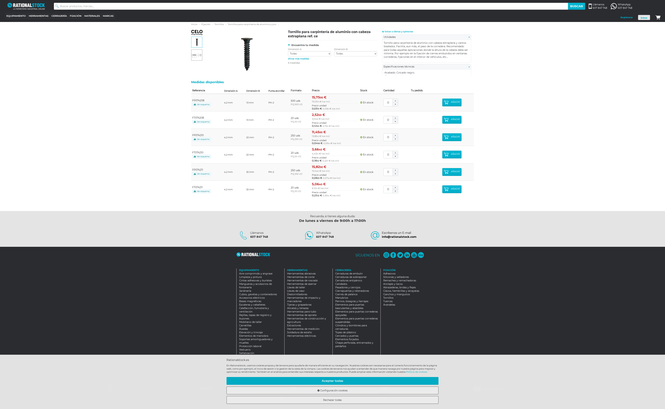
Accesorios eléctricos (252, 297)
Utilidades (391, 37)
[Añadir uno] (395, 101)
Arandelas (389, 304)
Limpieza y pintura (250, 277)
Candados (341, 284)
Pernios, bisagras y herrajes (351, 301)
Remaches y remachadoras (399, 280)
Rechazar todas (332, 400)
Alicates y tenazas (298, 308)
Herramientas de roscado (302, 280)
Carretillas (245, 325)
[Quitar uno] (395, 104)
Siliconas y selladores (396, 277)
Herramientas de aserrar (302, 284)
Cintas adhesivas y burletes (255, 280)
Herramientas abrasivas (301, 273)
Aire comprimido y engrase (255, 273)
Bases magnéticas (250, 301)
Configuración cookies (334, 390)
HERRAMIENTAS (38, 15)
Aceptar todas (332, 381)
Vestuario (245, 349)
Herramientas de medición (303, 328)
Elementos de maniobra (253, 335)
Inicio (194, 24)
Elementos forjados (347, 339)
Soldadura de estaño (299, 332)
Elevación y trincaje (251, 332)
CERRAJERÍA (59, 15)
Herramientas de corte (300, 277)
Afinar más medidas (298, 58)
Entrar (644, 18)
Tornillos (219, 24)
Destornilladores (297, 294)
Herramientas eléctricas (301, 335)
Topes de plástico (345, 332)
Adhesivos (389, 273)
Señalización (246, 353)
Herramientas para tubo (301, 311)
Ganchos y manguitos (396, 294)
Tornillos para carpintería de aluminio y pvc (252, 24)
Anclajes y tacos (393, 284)
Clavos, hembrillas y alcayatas (401, 290)
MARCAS (108, 15)
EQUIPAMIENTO (16, 15)
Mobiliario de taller (250, 322)
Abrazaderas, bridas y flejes (399, 287)
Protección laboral (250, 346)
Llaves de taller (296, 287)
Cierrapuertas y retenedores (352, 290)
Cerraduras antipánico (348, 280)
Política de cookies (416, 371)
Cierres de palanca (346, 294)
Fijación (205, 24)
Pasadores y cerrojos (347, 287)
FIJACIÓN (75, 15)
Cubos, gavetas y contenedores (258, 294)
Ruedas (243, 328)
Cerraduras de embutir (349, 273)
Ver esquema (203, 104)
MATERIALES (92, 15)
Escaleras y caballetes (252, 304)
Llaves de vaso (295, 290)
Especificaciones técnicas (400, 66)
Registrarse (626, 17)
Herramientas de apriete (302, 315)
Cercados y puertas (346, 335)
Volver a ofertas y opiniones (398, 31)
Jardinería (245, 290)
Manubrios (341, 297)
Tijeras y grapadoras (299, 304)
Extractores (294, 325)
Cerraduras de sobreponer (351, 277)
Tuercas (388, 301)
